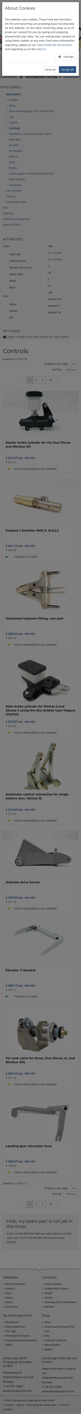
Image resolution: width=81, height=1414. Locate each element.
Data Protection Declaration (54, 45)
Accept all (67, 69)
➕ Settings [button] (66, 56)
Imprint (41, 49)
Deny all (50, 69)
